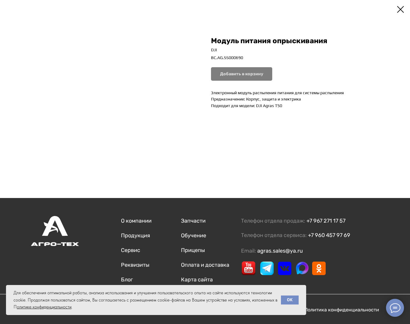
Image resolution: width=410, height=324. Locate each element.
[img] (248, 268)
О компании (136, 221)
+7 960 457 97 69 (329, 235)
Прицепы (193, 250)
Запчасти (193, 221)
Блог (127, 279)
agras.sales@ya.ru (280, 251)
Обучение (193, 235)
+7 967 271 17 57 (325, 221)
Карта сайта (197, 279)
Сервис (130, 250)
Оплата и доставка (205, 265)
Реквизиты (135, 265)
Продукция (135, 235)
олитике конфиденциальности (44, 307)
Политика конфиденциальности (341, 310)
